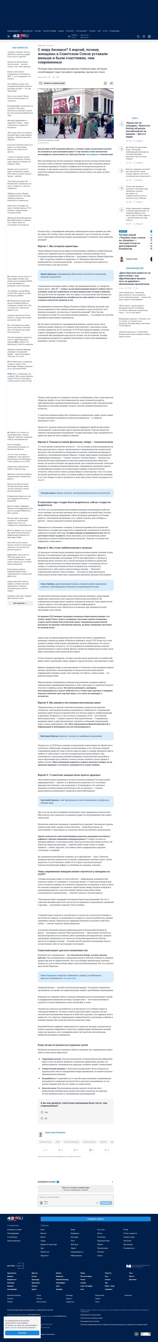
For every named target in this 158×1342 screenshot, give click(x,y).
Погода (38, 31)
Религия (100, 1252)
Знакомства (27, 31)
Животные (45, 1252)
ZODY (99, 31)
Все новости (20, 47)
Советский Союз (45, 1142)
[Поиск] (138, 36)
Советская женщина (71, 1142)
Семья (99, 1256)
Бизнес (43, 1233)
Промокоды (114, 31)
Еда (42, 1248)
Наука (73, 1248)
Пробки (92, 31)
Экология (127, 1241)
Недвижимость (13, 31)
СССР (58, 1142)
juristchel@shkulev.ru (60, 1316)
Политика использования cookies (91, 1318)
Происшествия (103, 1241)
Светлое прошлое (89, 1142)
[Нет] (42, 1112)
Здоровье (45, 1256)
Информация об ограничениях (90, 1315)
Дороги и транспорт (49, 1244)
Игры (105, 31)
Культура (74, 1237)
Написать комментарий (54, 83)
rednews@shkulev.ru (34, 1314)
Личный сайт (69, 978)
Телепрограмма (49, 31)
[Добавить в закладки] (105, 83)
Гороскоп (70, 31)
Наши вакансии (13, 1241)
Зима (73, 1230)
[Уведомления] (144, 36)
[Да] (42, 1118)
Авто (43, 1230)
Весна (43, 1237)
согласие (13, 1328)
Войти (46, 1204)
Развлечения (102, 1248)
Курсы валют (81, 31)
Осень (99, 1233)
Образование (76, 1256)
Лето (73, 1241)
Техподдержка (13, 1233)
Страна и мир (128, 1237)
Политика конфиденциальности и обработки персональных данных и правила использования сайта (113, 1324)
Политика (101, 1237)
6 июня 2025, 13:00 (44, 77)
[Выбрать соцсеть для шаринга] (111, 83)
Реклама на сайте (14, 1230)
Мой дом (74, 1244)
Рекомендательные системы (89, 1321)
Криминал (75, 1233)
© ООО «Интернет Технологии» (44, 1334)
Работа (100, 1244)
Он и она (100, 1230)
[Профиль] (149, 36)
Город (43, 1241)
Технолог (103, 1142)
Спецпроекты (129, 1248)
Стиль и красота (130, 1233)
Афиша (61, 31)
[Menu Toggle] (8, 36)
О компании (12, 1237)
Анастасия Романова (55, 1132)
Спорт (125, 1230)
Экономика (128, 1244)
